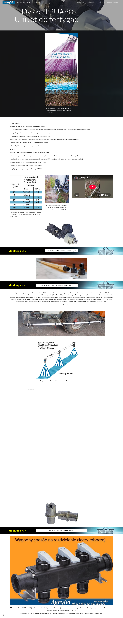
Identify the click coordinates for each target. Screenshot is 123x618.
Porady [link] (101, 2)
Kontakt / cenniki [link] (112, 2)
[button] (121, 2)
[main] (48, 15)
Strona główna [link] (81, 2)
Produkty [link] (91, 2)
